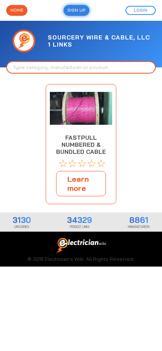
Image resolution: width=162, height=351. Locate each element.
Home (16, 10)
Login (140, 10)
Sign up (76, 10)
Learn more (78, 183)
